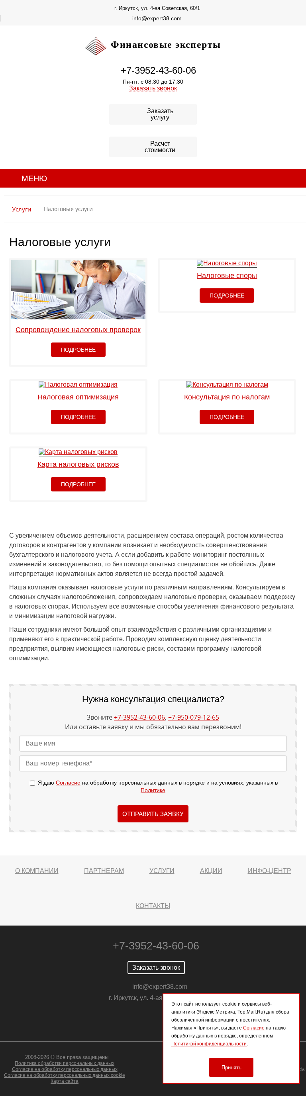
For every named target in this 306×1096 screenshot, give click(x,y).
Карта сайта (64, 1081)
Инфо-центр (269, 870)
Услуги (21, 209)
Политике (153, 790)
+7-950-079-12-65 (193, 717)
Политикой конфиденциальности (209, 1044)
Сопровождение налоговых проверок (78, 330)
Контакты (153, 905)
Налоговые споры (227, 276)
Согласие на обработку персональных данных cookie (64, 1075)
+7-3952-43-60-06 (158, 70)
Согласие (68, 782)
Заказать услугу (160, 114)
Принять (231, 1068)
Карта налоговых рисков (78, 464)
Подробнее (78, 349)
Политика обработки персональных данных (64, 1063)
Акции (211, 870)
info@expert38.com (157, 18)
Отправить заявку (153, 813)
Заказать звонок (153, 88)
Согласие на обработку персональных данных (65, 1069)
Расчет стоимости (160, 146)
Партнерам (104, 870)
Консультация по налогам (227, 397)
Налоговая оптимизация (78, 397)
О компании (37, 870)
